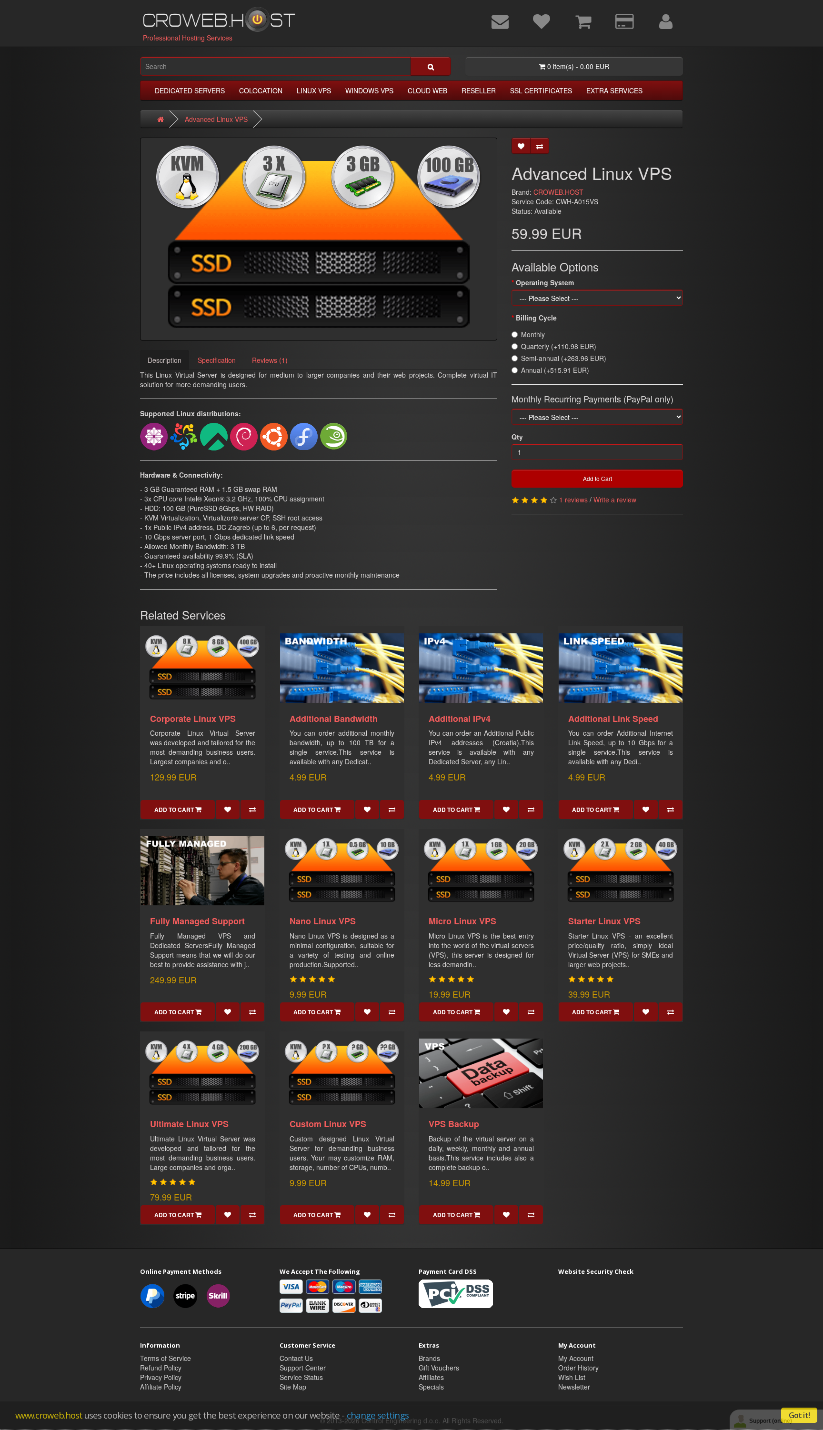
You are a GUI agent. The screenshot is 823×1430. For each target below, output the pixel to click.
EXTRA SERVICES (614, 90)
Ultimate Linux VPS (189, 1124)
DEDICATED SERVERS (190, 90)
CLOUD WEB (427, 90)
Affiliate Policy (160, 1386)
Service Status (301, 1377)
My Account (575, 1358)
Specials (431, 1386)
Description (164, 360)
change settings (378, 1415)
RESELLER (479, 90)
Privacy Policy (160, 1377)
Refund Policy (160, 1367)
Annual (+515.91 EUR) (555, 370)
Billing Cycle (536, 317)
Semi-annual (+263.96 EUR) (563, 358)
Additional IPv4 (460, 718)
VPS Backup (454, 1124)
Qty (517, 436)
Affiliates (431, 1377)
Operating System (545, 282)
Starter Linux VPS (604, 921)
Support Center (303, 1367)
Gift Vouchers (439, 1367)
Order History (578, 1367)
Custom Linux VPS (328, 1124)
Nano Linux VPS (323, 921)
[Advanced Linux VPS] (318, 239)
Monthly (533, 334)
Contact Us (296, 1358)
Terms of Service (165, 1358)
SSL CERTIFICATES (541, 90)
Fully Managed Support (197, 921)
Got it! (799, 1415)
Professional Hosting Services (187, 37)
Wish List (571, 1377)
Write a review (614, 499)
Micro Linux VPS (462, 921)
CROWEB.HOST (558, 192)
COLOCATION (260, 90)
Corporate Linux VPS (193, 718)
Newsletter (574, 1386)
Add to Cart (597, 478)
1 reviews (573, 499)
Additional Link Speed (613, 718)
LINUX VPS (314, 90)
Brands (429, 1358)
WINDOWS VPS (369, 90)
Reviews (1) (270, 360)
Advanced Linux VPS (216, 119)
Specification (217, 360)
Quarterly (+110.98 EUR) (558, 346)
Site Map (293, 1386)
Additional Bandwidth (334, 718)
